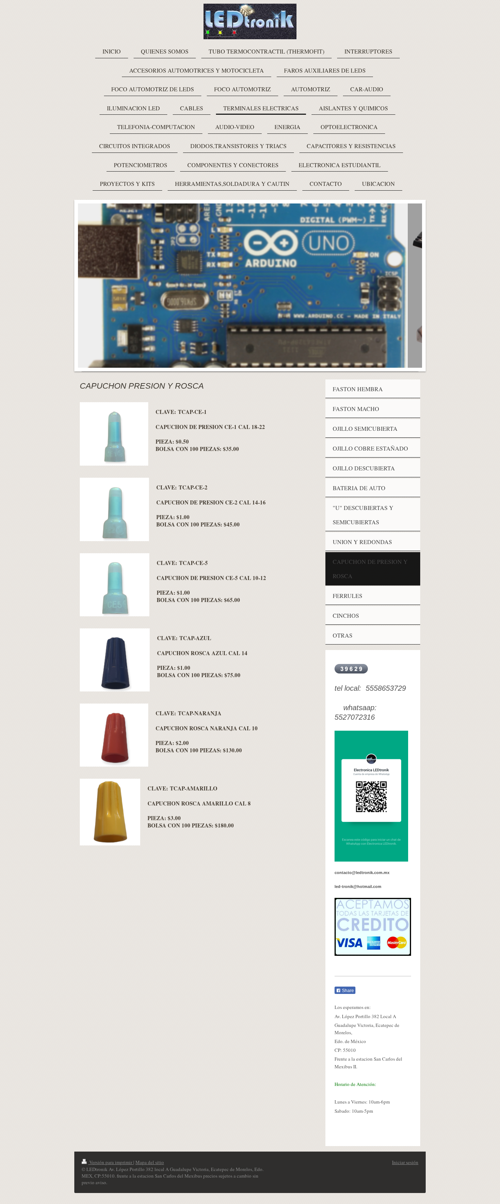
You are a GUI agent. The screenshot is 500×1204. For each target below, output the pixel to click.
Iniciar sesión (405, 1162)
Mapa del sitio (149, 1162)
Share (347, 990)
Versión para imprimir (110, 1162)
